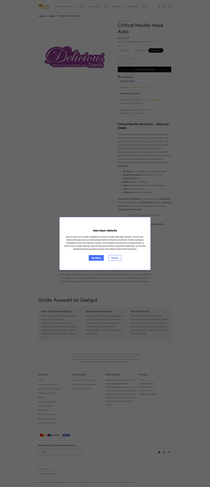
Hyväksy (96, 258)
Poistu (115, 258)
